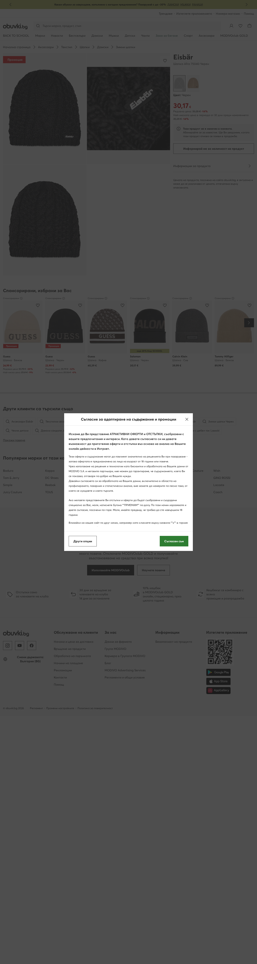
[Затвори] (186, 419)
